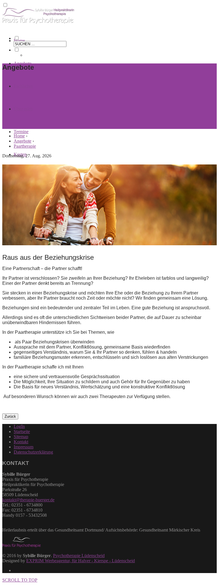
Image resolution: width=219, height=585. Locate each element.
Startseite (22, 431)
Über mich (23, 108)
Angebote (22, 141)
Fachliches (23, 86)
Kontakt (21, 441)
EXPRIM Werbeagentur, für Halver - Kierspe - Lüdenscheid (80, 560)
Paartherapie (25, 146)
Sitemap (21, 436)
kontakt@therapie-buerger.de (28, 499)
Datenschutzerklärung (33, 452)
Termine (21, 131)
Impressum (23, 446)
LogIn (19, 426)
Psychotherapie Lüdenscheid (79, 555)
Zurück (10, 416)
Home (19, 40)
